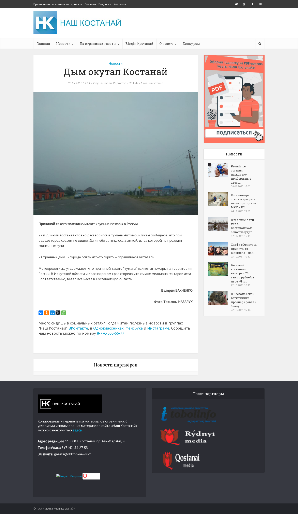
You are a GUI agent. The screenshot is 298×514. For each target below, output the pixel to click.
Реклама (90, 4)
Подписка (105, 4)
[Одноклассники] (46, 312)
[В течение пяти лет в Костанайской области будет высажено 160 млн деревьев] (219, 224)
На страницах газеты (98, 43)
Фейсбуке (134, 328)
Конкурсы (191, 43)
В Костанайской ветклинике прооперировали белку (243, 300)
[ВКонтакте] (41, 312)
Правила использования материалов (57, 4)
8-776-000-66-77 (110, 333)
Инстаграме (158, 328)
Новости (63, 43)
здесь (77, 430)
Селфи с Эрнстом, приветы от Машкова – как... (244, 249)
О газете (166, 43)
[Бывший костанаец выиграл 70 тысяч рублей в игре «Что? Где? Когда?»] (219, 269)
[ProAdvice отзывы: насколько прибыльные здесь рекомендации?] (219, 170)
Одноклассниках (108, 328)
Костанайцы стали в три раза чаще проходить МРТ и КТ (243, 201)
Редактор (119, 83)
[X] (58, 312)
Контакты (120, 4)
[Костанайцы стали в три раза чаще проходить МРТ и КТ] (219, 199)
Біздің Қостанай (139, 43)
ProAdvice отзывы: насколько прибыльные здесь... (241, 174)
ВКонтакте (78, 328)
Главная (43, 43)
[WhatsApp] (63, 312)
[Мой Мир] (52, 312)
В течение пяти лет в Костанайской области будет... (242, 226)
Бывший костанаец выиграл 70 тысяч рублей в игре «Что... (242, 273)
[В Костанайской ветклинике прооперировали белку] (219, 298)
